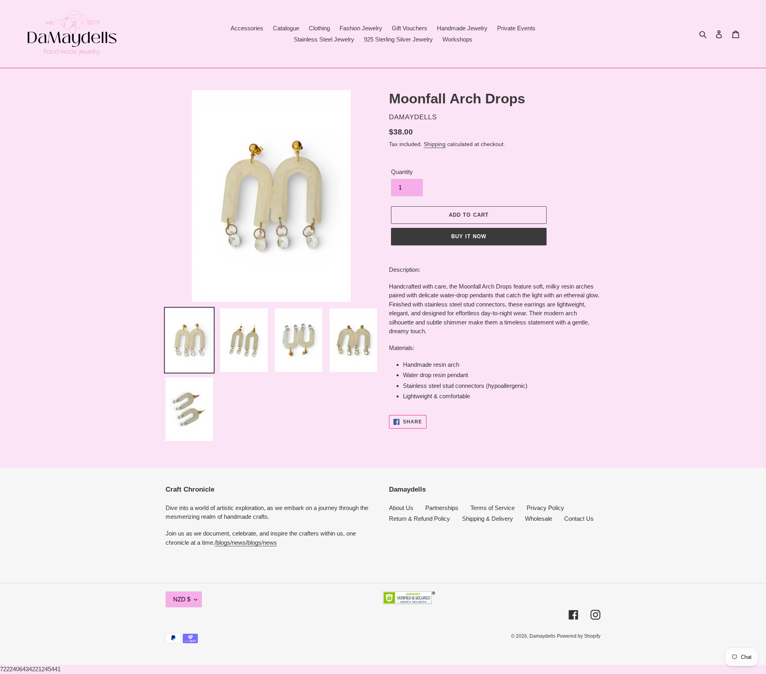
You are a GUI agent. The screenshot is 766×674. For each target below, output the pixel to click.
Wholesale (538, 518)
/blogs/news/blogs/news (246, 542)
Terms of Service (492, 507)
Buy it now (468, 236)
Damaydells (542, 636)
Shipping (435, 144)
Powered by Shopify (578, 636)
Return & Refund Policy (419, 518)
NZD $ (181, 599)
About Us (401, 507)
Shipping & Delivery (487, 518)
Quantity (402, 171)
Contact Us (579, 518)
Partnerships (441, 507)
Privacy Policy (545, 507)
